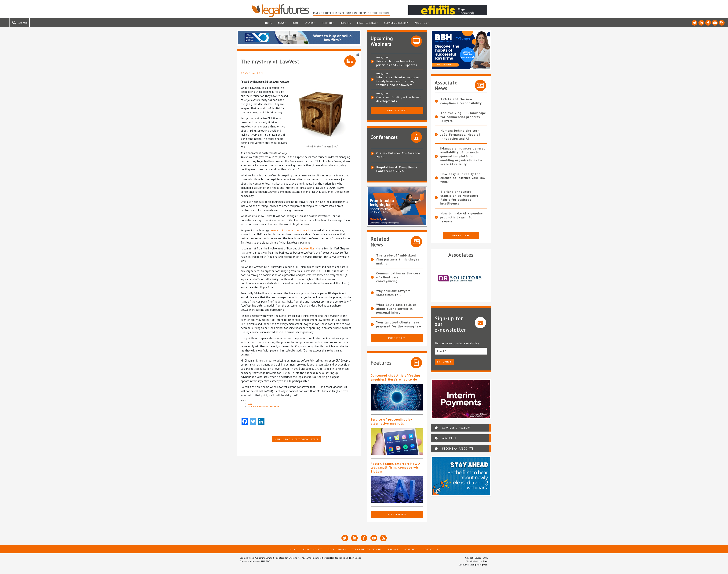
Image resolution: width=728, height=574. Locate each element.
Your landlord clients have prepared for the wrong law (398, 324)
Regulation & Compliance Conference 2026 (396, 169)
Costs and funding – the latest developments (398, 99)
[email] (461, 351)
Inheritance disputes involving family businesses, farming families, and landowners (398, 81)
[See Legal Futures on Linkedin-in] (701, 23)
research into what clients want (290, 230)
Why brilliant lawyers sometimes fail (393, 293)
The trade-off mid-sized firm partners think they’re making (398, 259)
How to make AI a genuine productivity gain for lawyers (461, 217)
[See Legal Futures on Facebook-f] (708, 23)
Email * (441, 351)
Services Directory (396, 22)
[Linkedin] (261, 421)
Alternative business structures (264, 406)
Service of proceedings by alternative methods (391, 421)
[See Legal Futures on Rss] (722, 23)
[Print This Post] (357, 54)
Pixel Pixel (482, 561)
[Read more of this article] (397, 397)
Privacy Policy (312, 549)
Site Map (393, 549)
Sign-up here (444, 361)
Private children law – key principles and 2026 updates (396, 63)
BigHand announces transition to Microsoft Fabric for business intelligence (459, 197)
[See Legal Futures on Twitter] (694, 23)
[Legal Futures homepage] (282, 10)
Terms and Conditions (366, 549)
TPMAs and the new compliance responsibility (461, 101)
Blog (296, 22)
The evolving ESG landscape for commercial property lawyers (463, 117)
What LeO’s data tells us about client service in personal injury (396, 309)
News (281, 22)
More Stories (397, 338)
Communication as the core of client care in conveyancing (398, 277)
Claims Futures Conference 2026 (398, 155)
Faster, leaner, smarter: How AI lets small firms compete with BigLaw (396, 467)
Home (268, 22)
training (327, 22)
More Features (397, 514)
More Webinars (397, 110)
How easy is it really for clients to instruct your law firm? (463, 178)
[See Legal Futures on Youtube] (715, 23)
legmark (483, 564)
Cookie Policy (337, 549)
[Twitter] (253, 421)
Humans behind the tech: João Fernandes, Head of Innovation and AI (460, 134)
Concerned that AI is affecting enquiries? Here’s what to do (395, 377)
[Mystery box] (321, 115)
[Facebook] (245, 421)
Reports (345, 22)
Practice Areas (367, 22)
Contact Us (430, 549)
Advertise (410, 549)
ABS (250, 403)
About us (421, 22)
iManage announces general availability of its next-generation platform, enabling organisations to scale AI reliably (462, 156)
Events (309, 22)
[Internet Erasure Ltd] (461, 278)
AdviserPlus (307, 248)
